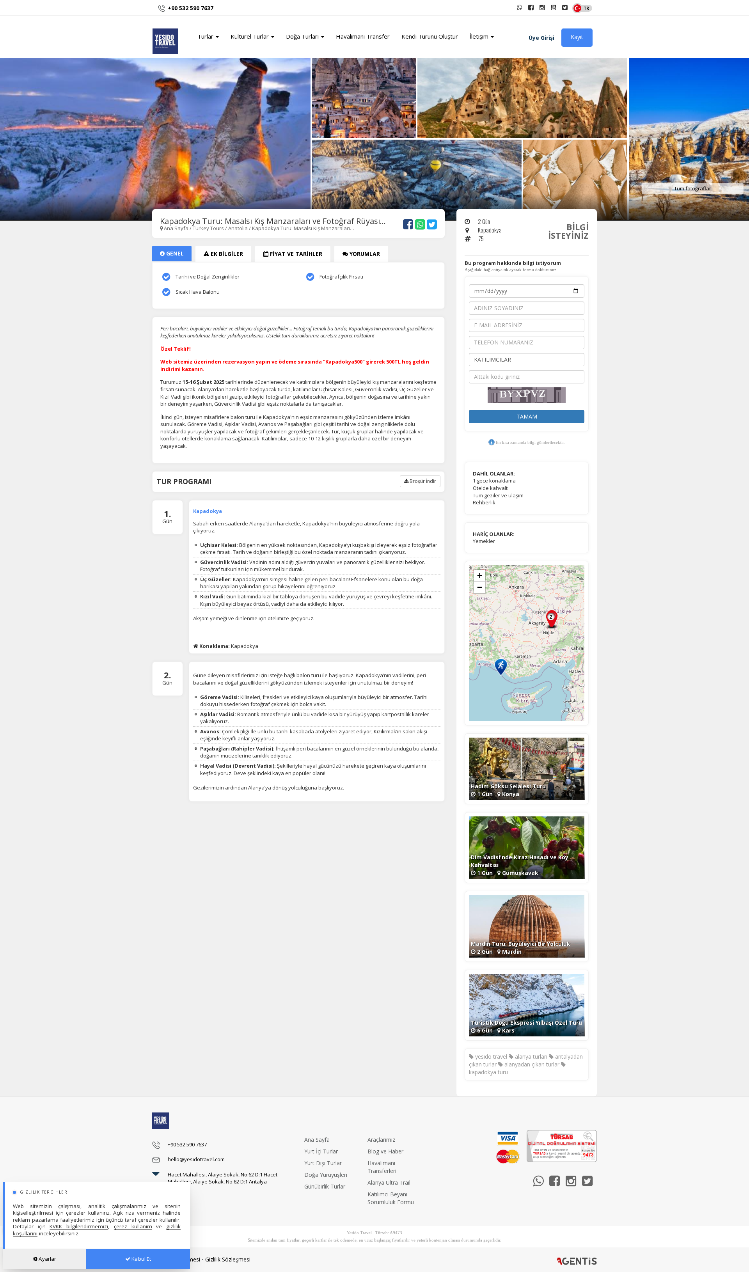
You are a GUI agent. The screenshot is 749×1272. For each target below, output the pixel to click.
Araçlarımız (381, 1139)
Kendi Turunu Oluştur (429, 36)
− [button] (479, 587)
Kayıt (577, 37)
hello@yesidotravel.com (196, 1159)
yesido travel (490, 1056)
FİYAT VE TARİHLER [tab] (295, 253)
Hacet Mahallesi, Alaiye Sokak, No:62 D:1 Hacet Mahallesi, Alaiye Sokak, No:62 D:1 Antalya (222, 1178)
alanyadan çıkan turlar (531, 1064)
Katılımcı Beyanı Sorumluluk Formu (390, 1198)
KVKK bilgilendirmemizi (79, 1226)
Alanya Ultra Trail (388, 1182)
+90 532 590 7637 (190, 8)
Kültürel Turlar (250, 36)
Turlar (206, 36)
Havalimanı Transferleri (381, 1166)
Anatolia (238, 228)
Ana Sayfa (176, 228)
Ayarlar (46, 1258)
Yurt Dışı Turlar (323, 1163)
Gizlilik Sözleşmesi (227, 1259)
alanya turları (530, 1056)
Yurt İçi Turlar (321, 1151)
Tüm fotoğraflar (692, 188)
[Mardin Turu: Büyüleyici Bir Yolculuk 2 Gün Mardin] (526, 926)
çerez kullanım (133, 1226)
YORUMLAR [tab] (364, 253)
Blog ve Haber (385, 1151)
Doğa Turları (303, 36)
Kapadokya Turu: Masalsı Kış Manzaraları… (303, 228)
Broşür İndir (422, 481)
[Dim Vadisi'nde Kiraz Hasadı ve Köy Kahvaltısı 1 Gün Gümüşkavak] (526, 847)
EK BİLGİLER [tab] (226, 253)
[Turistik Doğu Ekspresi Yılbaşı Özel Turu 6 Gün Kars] (526, 1004)
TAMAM (526, 416)
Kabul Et (140, 1258)
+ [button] (479, 575)
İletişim (480, 36)
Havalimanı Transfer (363, 36)
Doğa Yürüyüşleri (325, 1174)
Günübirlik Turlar (324, 1186)
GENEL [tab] (174, 253)
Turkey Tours (209, 228)
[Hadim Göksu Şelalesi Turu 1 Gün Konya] (526, 768)
